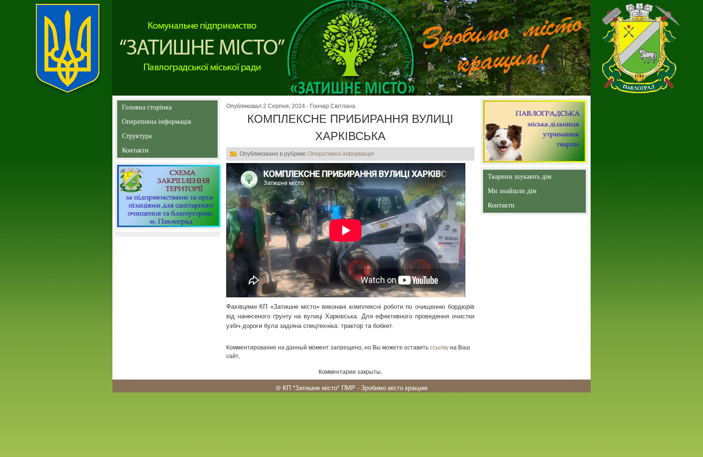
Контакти (157, 152)
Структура (154, 137)
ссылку (439, 347)
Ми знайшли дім (532, 191)
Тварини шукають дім (521, 178)
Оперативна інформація (156, 123)
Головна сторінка (147, 109)
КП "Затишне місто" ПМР (319, 387)
